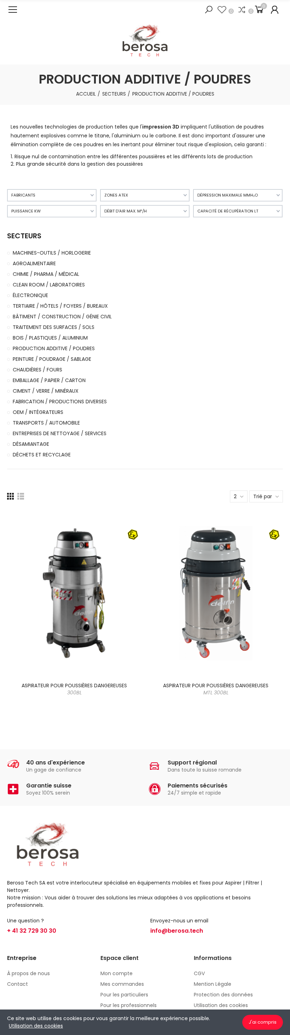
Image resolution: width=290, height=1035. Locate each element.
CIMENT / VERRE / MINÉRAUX (46, 390)
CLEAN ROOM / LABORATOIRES (49, 284)
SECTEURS (24, 236)
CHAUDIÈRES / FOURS (37, 369)
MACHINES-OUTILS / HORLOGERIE (52, 252)
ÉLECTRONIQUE (30, 295)
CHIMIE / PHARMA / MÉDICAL (46, 274)
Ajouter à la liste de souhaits (123, 536)
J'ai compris (263, 1022)
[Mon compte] (275, 9)
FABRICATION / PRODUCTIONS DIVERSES (60, 401)
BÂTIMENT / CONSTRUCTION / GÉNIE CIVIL (62, 316)
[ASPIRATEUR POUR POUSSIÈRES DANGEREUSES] (74, 593)
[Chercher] (208, 9)
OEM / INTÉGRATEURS (38, 412)
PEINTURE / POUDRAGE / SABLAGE (52, 359)
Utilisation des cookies (36, 1025)
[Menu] (12, 9)
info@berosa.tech (176, 931)
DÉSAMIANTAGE (31, 444)
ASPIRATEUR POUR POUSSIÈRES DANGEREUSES (74, 689)
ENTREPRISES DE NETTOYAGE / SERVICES (59, 433)
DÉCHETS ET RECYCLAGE (42, 454)
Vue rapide (123, 550)
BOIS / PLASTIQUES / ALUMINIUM (50, 337)
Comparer (123, 522)
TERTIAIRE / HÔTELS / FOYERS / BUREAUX (60, 305)
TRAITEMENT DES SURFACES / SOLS (53, 327)
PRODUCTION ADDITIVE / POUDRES (54, 348)
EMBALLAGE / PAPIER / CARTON (49, 380)
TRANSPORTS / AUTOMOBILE (46, 422)
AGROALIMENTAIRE (34, 263)
